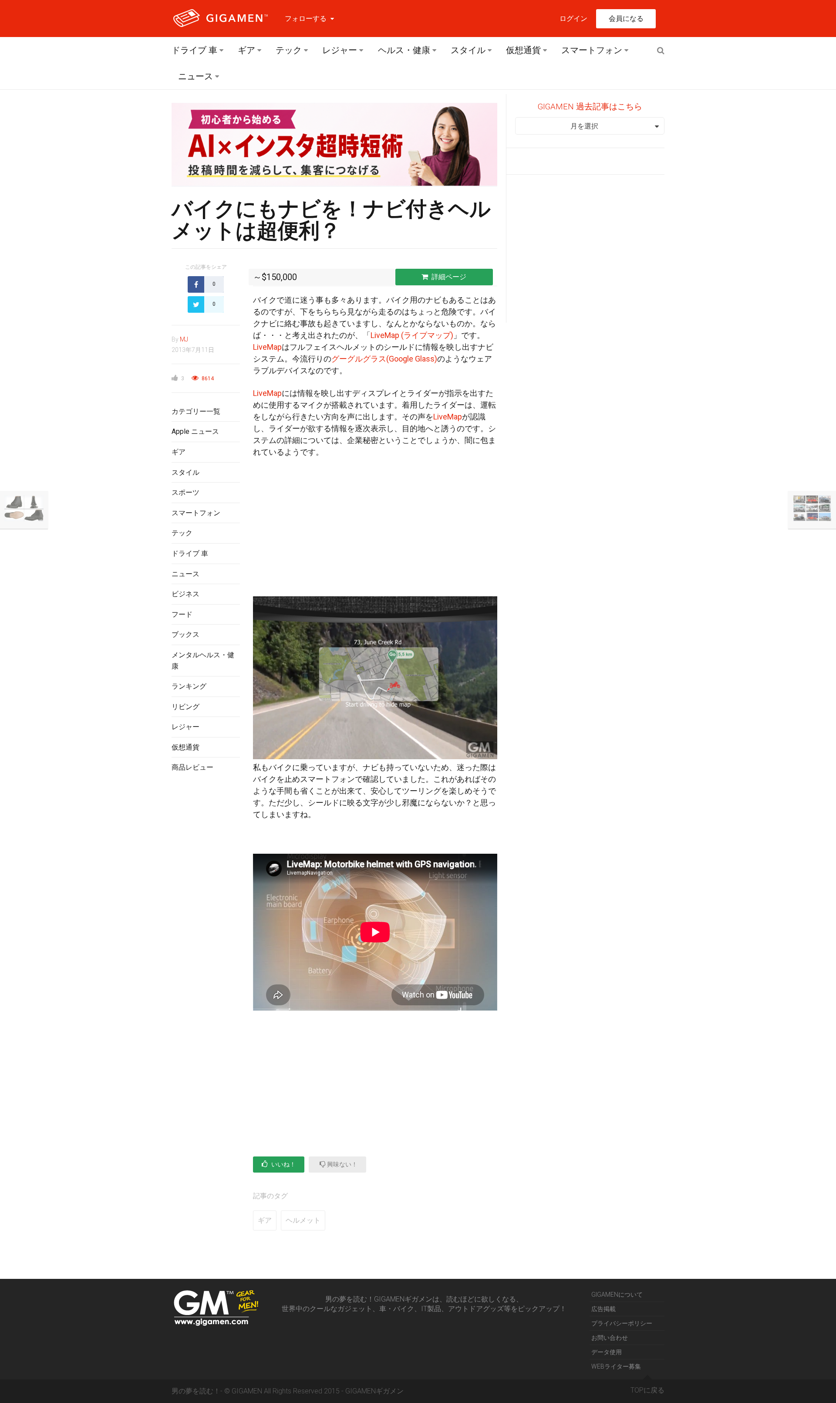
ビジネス (185, 594)
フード (182, 614)
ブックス (185, 634)
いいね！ (283, 1164)
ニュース (195, 76)
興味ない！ (341, 1164)
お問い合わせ (609, 1337)
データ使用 (606, 1352)
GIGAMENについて (617, 1294)
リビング (185, 707)
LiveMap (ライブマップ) (412, 335)
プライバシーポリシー (621, 1323)
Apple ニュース (195, 431)
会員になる (626, 18)
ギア (246, 50)
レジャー (339, 50)
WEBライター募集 (616, 1366)
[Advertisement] (206, 921)
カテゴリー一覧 (196, 411)
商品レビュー (192, 767)
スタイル (468, 50)
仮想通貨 (523, 50)
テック (289, 50)
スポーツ (185, 492)
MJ (184, 339)
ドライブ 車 (194, 50)
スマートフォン (591, 50)
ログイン (573, 18)
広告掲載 (603, 1308)
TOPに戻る (647, 1390)
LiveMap (267, 347)
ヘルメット (303, 1220)
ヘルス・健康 (404, 50)
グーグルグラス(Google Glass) (384, 358)
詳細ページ (448, 277)
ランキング (189, 686)
